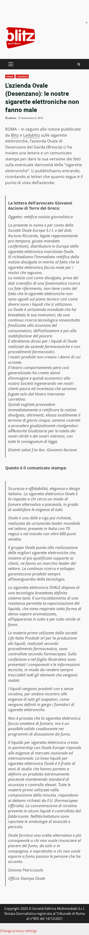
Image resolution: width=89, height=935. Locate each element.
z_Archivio (22, 76)
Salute (9, 76)
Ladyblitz (31, 135)
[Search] (78, 64)
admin (12, 118)
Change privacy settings (18, 931)
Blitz (15, 135)
